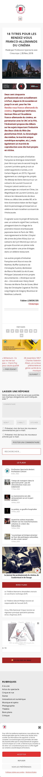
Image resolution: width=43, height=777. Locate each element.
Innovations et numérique (14, 699)
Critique (6, 715)
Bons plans (21, 585)
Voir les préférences (21, 767)
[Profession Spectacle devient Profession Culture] (7, 471)
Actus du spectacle (10, 689)
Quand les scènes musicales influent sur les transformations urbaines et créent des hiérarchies (24, 523)
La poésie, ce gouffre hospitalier (24, 509)
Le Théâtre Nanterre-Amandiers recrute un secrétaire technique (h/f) (20, 592)
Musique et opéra (10, 702)
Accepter (21, 754)
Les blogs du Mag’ (22, 660)
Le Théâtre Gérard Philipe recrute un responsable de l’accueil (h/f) (19, 602)
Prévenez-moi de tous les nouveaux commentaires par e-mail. (19, 429)
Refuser (21, 760)
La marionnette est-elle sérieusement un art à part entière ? (22, 498)
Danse (5, 696)
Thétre (6, 709)
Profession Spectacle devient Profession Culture (22, 470)
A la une (6, 686)
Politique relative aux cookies (15, 772)
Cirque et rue (8, 692)
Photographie (8, 705)
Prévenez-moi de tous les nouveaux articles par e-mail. (19, 435)
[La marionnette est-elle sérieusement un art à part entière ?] (7, 497)
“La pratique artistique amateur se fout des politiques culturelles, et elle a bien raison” (24, 537)
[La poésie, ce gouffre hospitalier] (7, 511)
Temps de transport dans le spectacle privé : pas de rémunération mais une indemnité (22, 484)
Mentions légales (31, 772)
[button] (39, 727)
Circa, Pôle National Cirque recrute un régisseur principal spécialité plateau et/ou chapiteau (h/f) (19, 612)
